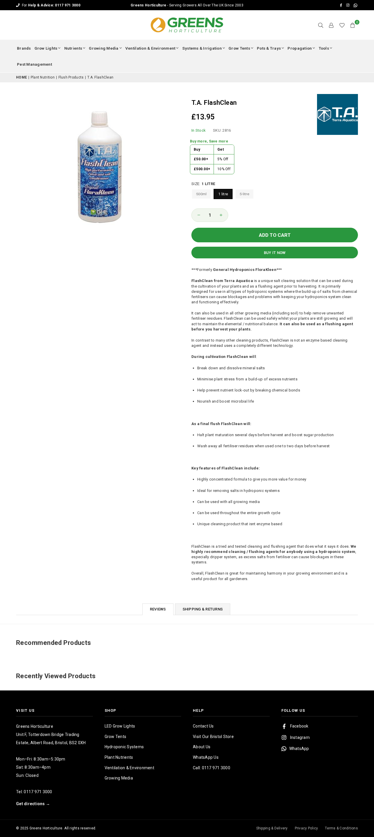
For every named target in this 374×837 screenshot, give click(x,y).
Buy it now (275, 252)
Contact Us (203, 726)
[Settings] (331, 25)
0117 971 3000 (38, 791)
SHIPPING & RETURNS (203, 609)
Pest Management (34, 64)
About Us (201, 746)
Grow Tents (239, 48)
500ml (201, 194)
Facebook (299, 726)
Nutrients (73, 48)
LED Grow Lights (120, 726)
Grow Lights (46, 48)
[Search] (321, 25)
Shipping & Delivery (272, 828)
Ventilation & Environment (150, 48)
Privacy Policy (306, 828)
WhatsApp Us (206, 757)
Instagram (300, 737)
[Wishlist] (342, 25)
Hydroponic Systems (124, 746)
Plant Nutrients (119, 757)
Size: (203, 184)
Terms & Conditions (341, 828)
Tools (324, 48)
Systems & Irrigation (202, 48)
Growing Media (103, 48)
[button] (352, 25)
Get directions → (33, 803)
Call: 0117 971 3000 (211, 767)
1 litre (223, 194)
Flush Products (71, 77)
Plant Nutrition (43, 77)
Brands (24, 48)
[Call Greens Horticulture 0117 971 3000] (187, 5)
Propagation (300, 48)
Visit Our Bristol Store (213, 736)
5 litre (244, 194)
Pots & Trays (269, 48)
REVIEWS (158, 609)
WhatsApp (299, 748)
